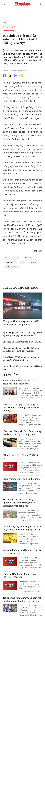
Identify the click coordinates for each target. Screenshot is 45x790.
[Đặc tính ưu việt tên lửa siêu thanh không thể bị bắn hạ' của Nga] (22, 4)
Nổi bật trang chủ (9, 27)
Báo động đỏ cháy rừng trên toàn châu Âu (22, 342)
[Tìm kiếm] (40, 4)
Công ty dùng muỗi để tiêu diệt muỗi (21, 478)
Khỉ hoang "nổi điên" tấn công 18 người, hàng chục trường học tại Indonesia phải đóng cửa (19, 502)
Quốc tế (6, 22)
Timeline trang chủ (10, 31)
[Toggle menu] (5, 3)
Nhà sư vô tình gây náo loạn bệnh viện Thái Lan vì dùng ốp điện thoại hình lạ (21, 407)
